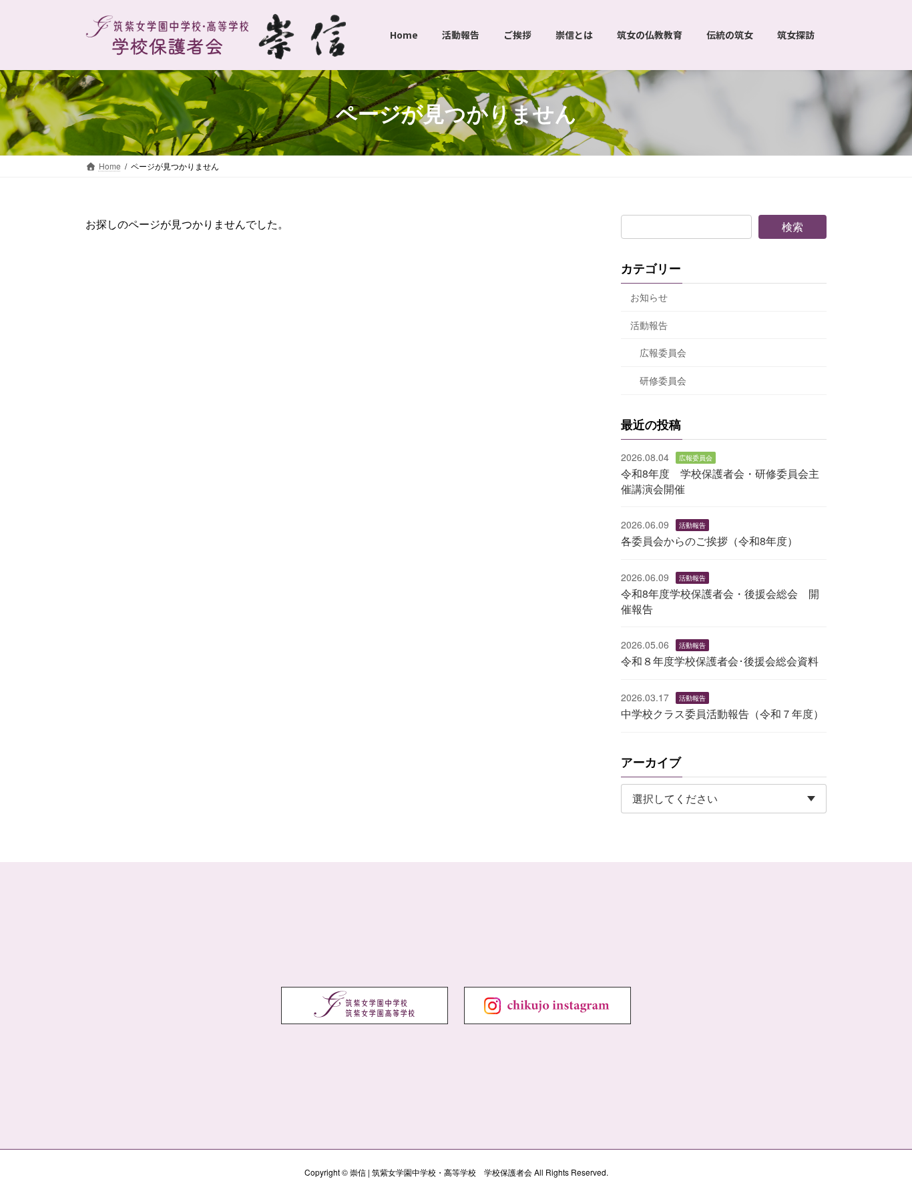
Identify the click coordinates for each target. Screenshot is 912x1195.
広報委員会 (663, 353)
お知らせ (649, 297)
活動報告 (649, 325)
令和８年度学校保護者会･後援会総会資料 (720, 661)
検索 (792, 226)
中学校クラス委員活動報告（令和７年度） (722, 714)
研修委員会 (663, 380)
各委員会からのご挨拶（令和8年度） (709, 541)
